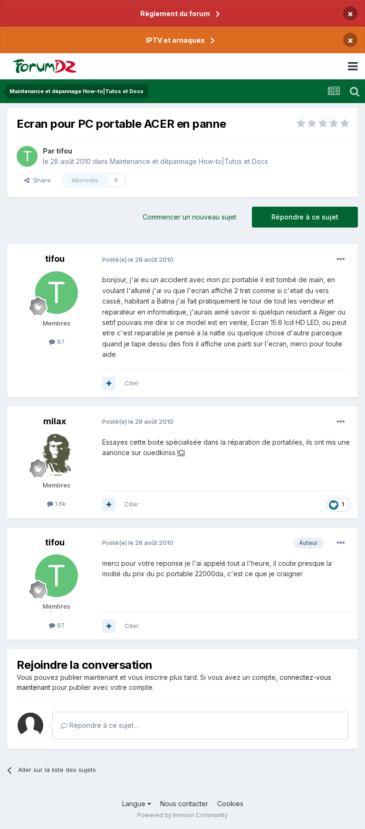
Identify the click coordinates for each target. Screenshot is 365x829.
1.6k (59, 503)
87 (60, 341)
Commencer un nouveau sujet (189, 217)
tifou (64, 151)
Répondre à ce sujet (304, 217)
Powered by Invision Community (182, 815)
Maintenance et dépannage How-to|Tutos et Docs (189, 161)
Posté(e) (137, 259)
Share (40, 180)
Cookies (230, 804)
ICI (181, 452)
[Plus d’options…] (340, 259)
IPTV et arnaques (175, 40)
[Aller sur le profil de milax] (56, 454)
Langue (134, 804)
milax (54, 421)
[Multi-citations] (108, 383)
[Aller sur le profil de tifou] (27, 156)
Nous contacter (184, 804)
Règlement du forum (175, 14)
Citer (132, 383)
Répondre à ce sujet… (103, 725)
